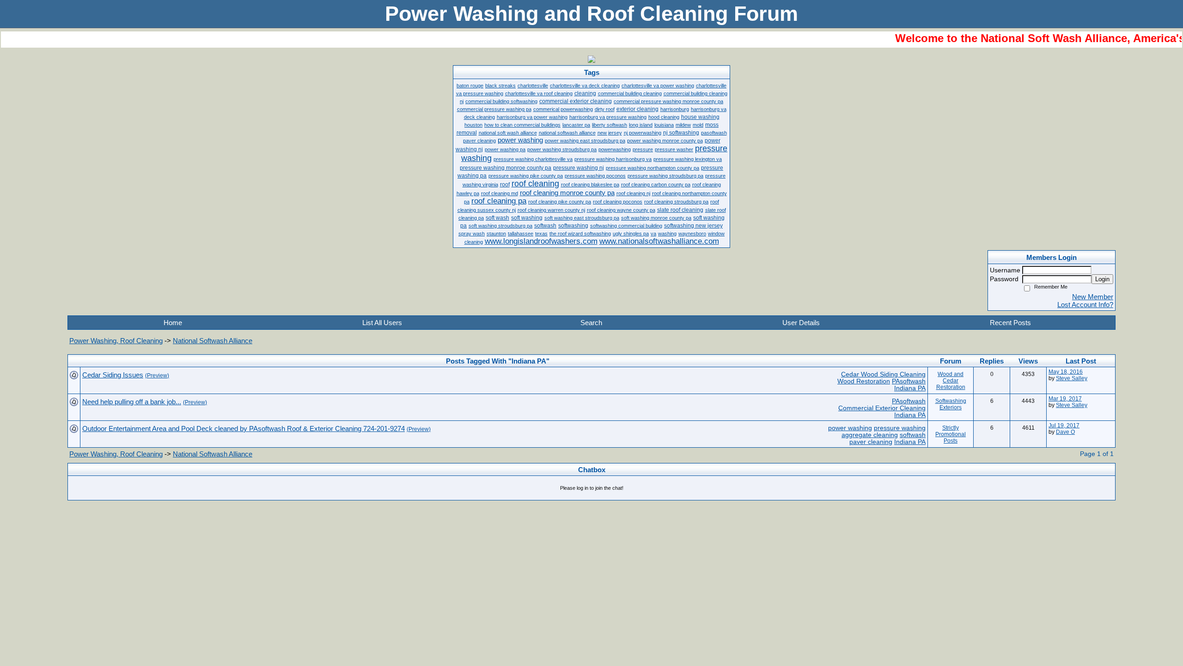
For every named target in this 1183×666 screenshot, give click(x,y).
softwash (913, 435)
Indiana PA (910, 388)
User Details (801, 323)
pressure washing (900, 428)
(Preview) (157, 375)
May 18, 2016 (1066, 372)
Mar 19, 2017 (1065, 398)
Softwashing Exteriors (950, 404)
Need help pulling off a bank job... (131, 402)
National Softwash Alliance (212, 341)
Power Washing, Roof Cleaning (116, 341)
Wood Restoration (863, 381)
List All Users (382, 323)
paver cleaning (870, 441)
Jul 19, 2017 (1064, 425)
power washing (850, 428)
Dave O (1065, 432)
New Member (1092, 297)
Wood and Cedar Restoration (950, 380)
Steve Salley (1071, 378)
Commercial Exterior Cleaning (882, 408)
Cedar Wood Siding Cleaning (883, 374)
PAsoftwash (909, 381)
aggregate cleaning (870, 435)
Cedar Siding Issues (112, 375)
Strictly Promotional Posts (950, 434)
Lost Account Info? (1085, 304)
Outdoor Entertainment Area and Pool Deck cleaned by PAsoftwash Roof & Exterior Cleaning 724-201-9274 (243, 428)
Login (1102, 279)
